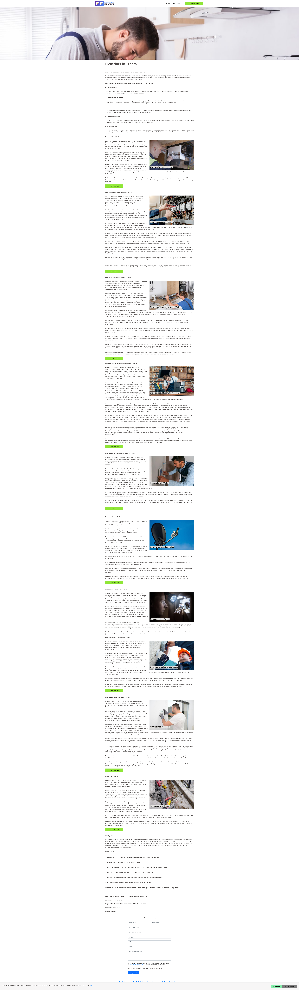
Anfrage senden (133, 973)
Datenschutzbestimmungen (136, 964)
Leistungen (176, 3)
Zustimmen (276, 987)
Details (92, 985)
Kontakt (168, 3)
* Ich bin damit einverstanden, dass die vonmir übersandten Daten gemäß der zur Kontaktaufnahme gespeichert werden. (149, 963)
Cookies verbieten (289, 987)
